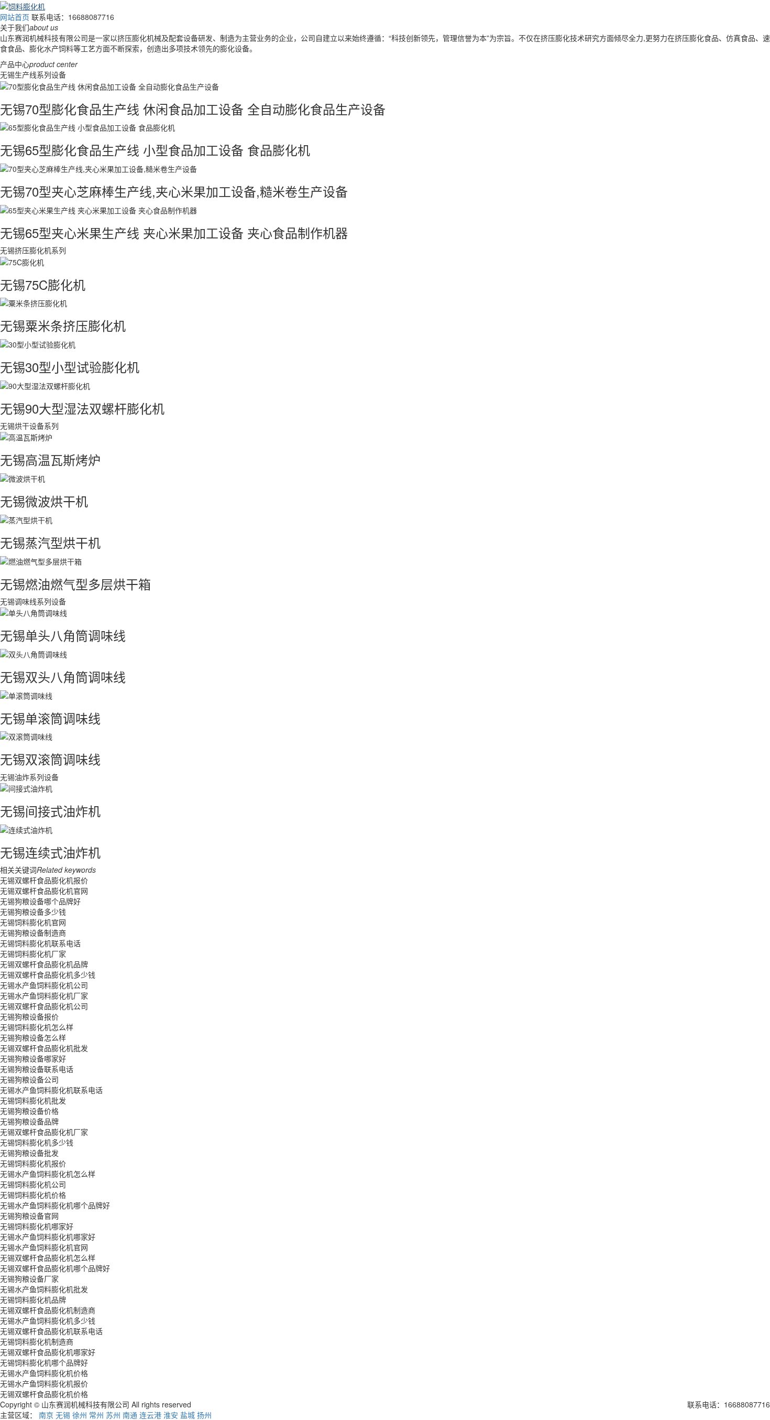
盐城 (187, 1415)
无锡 (63, 1415)
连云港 (150, 1415)
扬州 (204, 1415)
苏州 (113, 1415)
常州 (96, 1415)
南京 (46, 1415)
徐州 (79, 1415)
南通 (130, 1415)
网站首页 (14, 17)
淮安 (170, 1415)
